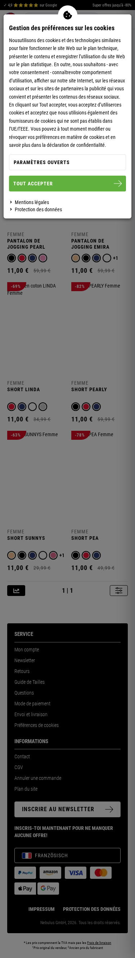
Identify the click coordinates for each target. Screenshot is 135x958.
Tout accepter (33, 183)
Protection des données (38, 209)
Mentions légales (32, 202)
